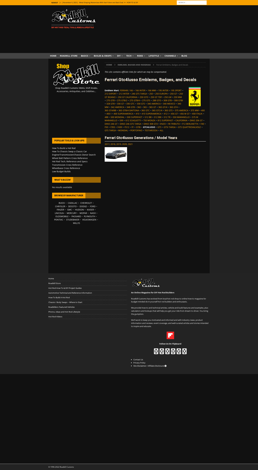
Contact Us (138, 359)
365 (145, 107)
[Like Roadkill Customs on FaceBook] (156, 352)
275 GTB (110, 100)
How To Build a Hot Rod (64, 148)
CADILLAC (72, 202)
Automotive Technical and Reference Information (70, 292)
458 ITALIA (197, 113)
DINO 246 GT (111, 123)
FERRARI (124, 90)
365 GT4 (174, 107)
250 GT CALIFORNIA (127, 97)
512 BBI (157, 117)
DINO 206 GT (196, 120)
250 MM (178, 97)
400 (203, 110)
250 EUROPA (161, 93)
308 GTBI (178, 100)
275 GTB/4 (135, 100)
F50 (106, 127)
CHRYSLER (60, 206)
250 (151, 93)
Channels (170, 55)
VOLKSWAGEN (89, 219)
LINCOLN (59, 213)
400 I (108, 113)
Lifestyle (154, 55)
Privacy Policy (139, 362)
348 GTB (131, 107)
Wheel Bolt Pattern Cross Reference (70, 158)
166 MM (152, 90)
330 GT (120, 103)
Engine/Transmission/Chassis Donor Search (74, 154)
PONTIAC (58, 219)
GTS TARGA (110, 130)
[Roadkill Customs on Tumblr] (173, 352)
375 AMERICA (181, 110)
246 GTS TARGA (139, 93)
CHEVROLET (86, 202)
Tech (129, 55)
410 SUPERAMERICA (151, 113)
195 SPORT (176, 90)
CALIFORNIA (181, 120)
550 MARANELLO (181, 117)
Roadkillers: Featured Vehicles (61, 307)
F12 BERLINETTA (190, 123)
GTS (159, 127)
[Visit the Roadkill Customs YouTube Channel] (184, 352)
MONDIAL (123, 130)
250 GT (173, 93)
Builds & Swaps (103, 55)
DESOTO (72, 206)
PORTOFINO (136, 130)
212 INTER (124, 93)
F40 (202, 123)
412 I (166, 113)
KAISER (90, 209)
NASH (93, 213)
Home (53, 55)
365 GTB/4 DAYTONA (129, 110)
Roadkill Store (68, 55)
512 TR (167, 117)
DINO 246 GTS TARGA (130, 123)
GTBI (138, 127)
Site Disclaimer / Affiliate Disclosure (149, 365)
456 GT (174, 113)
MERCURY (72, 213)
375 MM (195, 110)
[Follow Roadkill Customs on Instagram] (162, 352)
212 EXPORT (111, 93)
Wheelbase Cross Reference (66, 168)
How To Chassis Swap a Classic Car (69, 151)
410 (137, 113)
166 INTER (140, 90)
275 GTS (146, 100)
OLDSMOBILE (62, 216)
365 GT (152, 107)
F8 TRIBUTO (174, 123)
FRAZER (60, 209)
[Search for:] (192, 2)
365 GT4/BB (110, 110)
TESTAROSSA (151, 130)
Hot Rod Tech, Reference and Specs (69, 161)
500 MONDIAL (118, 117)
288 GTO (157, 100)
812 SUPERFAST (165, 120)
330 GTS (141, 103)
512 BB (148, 117)
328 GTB (110, 103)
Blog (184, 55)
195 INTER (163, 90)
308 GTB (167, 100)
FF (133, 127)
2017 (107, 144)
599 (121, 120)
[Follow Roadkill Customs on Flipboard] (170, 337)
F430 (120, 127)
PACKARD (76, 216)
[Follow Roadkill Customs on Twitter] (179, 352)
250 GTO (144, 97)
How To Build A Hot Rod (59, 297)
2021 (130, 144)
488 (106, 117)
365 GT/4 (162, 107)
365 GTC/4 (157, 110)
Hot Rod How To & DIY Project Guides (65, 288)
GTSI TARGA (170, 127)
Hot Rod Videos (55, 316)
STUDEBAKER (72, 219)
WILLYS (76, 223)
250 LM (167, 97)
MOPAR (83, 213)
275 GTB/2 (122, 100)
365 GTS (169, 110)
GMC (69, 209)
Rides (140, 55)
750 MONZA (149, 120)
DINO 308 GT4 (151, 123)
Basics (84, 55)
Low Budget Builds (61, 171)
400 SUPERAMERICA (123, 113)
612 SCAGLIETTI (133, 120)
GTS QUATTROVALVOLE (189, 127)
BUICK (62, 202)
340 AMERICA (154, 103)
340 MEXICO (169, 103)
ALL (161, 130)
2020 (124, 144)
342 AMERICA (117, 107)
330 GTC (130, 103)
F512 (127, 127)
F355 (112, 127)
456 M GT (185, 113)
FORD (92, 206)
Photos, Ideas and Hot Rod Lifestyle (64, 311)
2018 (112, 144)
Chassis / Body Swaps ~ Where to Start (65, 302)
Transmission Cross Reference (67, 164)
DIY (119, 55)
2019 (118, 144)
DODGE (83, 206)
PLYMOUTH (89, 216)
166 (131, 90)
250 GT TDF (156, 97)
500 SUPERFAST (134, 117)
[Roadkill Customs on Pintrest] (167, 352)
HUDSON (79, 209)
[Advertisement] (155, 29)
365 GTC (145, 110)
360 (139, 107)
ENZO (163, 123)
